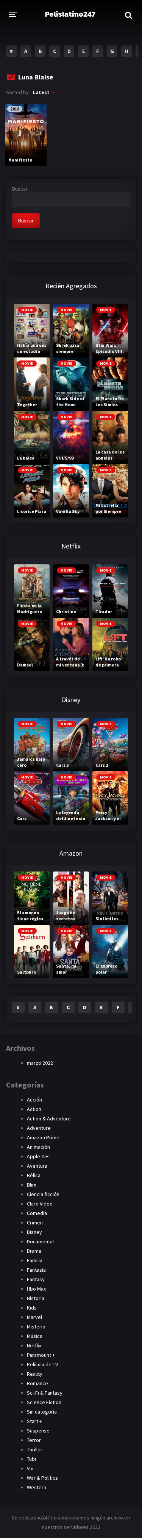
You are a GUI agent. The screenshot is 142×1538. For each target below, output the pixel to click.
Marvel (34, 1317)
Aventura (37, 1165)
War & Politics (42, 1477)
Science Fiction (44, 1402)
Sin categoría (42, 1411)
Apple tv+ (37, 1156)
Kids (32, 1307)
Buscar (20, 188)
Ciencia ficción (43, 1194)
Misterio (36, 1326)
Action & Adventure (49, 1118)
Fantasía (36, 1269)
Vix (30, 1468)
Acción (34, 1099)
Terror (34, 1440)
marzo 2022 (40, 1063)
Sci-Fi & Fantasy (44, 1392)
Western (36, 1487)
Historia (35, 1298)
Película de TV (42, 1364)
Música (34, 1336)
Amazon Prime (43, 1137)
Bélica (34, 1175)
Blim (31, 1184)
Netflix (34, 1345)
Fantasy (36, 1279)
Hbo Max (36, 1288)
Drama (34, 1250)
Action (34, 1109)
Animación (38, 1146)
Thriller (34, 1449)
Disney (34, 1232)
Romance (37, 1383)
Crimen (35, 1222)
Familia (34, 1260)
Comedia (37, 1213)
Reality (34, 1373)
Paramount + (41, 1355)
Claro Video (40, 1203)
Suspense (38, 1430)
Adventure (39, 1128)
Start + (34, 1421)
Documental (40, 1241)
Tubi (31, 1459)
